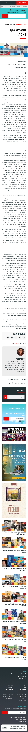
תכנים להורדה (23, 690)
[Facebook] (24, 382)
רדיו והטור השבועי (12, 6)
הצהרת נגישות (22, 700)
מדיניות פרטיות (22, 721)
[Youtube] (21, 382)
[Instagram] (15, 382)
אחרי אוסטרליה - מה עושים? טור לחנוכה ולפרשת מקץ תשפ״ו (14, 587)
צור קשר (24, 698)
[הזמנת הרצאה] (14, 434)
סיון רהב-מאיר (22, 3)
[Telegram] (18, 382)
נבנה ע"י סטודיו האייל (21, 719)
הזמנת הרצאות (22, 692)
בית (25, 24)
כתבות (24, 685)
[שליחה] (5, 16)
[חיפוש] (5, 397)
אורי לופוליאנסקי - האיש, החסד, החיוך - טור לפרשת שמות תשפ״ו (15, 534)
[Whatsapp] (9, 382)
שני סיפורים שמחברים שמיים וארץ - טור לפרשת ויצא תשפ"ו (14, 623)
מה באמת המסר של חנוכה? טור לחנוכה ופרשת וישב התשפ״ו (15, 605)
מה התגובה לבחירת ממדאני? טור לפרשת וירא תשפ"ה (15, 658)
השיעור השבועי (19, 6)
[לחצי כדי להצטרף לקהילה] (14, 462)
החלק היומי (25, 6)
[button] (13, 2)
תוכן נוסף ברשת (9, 698)
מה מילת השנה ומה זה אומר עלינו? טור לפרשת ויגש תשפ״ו (15, 569)
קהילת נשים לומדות (21, 694)
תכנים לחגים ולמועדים (8, 694)
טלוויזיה (6, 6)
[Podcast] (12, 382)
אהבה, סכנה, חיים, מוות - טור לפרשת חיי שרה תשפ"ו (15, 640)
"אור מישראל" (23, 696)
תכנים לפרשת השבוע (8, 696)
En (3, 3)
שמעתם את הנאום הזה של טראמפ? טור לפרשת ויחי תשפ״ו (14, 551)
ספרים (24, 687)
